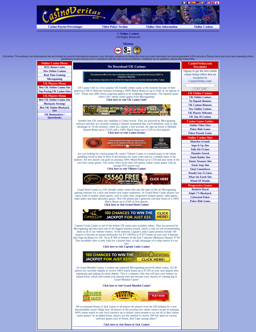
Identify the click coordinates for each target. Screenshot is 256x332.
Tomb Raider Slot (200, 157)
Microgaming (54, 79)
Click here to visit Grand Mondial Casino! (127, 285)
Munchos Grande (200, 141)
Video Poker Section (115, 26)
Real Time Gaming (54, 75)
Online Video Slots (200, 125)
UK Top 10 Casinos (200, 116)
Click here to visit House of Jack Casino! (127, 324)
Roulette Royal (200, 189)
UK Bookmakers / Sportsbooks (54, 116)
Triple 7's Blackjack (200, 193)
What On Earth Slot (200, 177)
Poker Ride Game (200, 129)
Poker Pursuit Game (200, 133)
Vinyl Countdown (200, 169)
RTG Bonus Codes (54, 67)
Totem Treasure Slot (200, 161)
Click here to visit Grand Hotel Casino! (126, 204)
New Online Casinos (54, 71)
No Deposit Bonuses (200, 101)
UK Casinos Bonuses (200, 105)
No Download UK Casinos (127, 66)
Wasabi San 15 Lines (200, 173)
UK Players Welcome (200, 112)
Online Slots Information (161, 26)
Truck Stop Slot (200, 165)
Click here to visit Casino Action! (126, 132)
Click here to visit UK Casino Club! (126, 99)
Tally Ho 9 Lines (200, 149)
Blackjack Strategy (54, 103)
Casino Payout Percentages (65, 26)
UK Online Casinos (200, 97)
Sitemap (128, 43)
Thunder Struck (200, 153)
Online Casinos (203, 26)
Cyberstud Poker (200, 197)
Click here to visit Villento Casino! (126, 168)
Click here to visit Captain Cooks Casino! (126, 246)
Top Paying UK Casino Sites (55, 91)
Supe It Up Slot (200, 145)
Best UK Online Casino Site (54, 87)
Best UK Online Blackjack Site (55, 109)
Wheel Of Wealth (200, 180)
